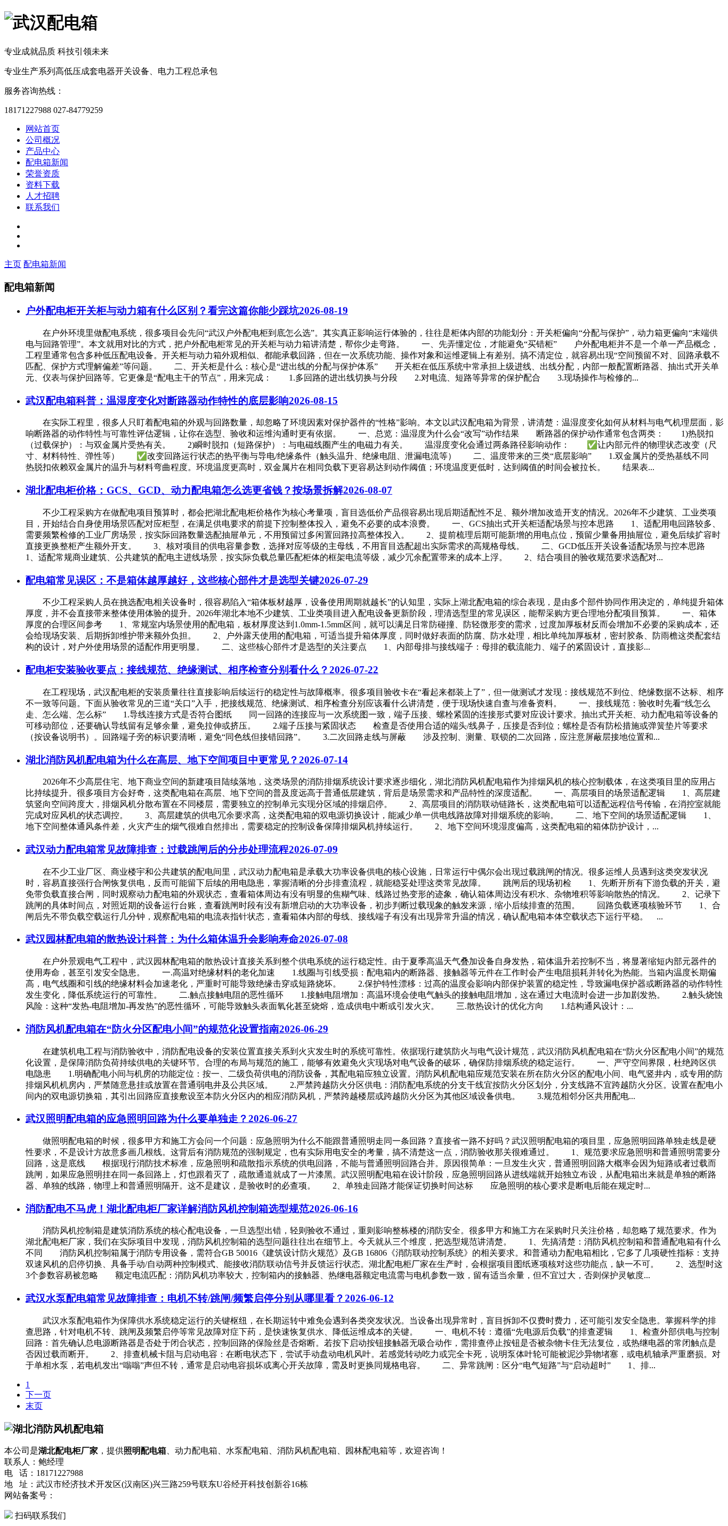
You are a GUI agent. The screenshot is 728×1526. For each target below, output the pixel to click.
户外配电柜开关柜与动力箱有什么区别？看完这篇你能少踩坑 (187, 310)
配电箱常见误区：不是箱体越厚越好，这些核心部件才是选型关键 (197, 580)
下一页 (38, 1394)
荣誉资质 (43, 173)
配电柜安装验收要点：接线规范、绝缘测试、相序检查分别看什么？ (202, 669)
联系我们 (43, 207)
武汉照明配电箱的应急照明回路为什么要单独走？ (161, 1118)
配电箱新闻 (47, 162)
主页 (12, 264)
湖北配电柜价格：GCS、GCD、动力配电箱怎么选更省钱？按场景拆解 (209, 490)
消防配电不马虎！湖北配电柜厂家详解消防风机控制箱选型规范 (192, 1208)
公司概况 (43, 139)
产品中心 (43, 151)
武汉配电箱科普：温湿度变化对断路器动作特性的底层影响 (182, 400)
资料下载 (43, 184)
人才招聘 (43, 195)
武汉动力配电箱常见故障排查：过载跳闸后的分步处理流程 (182, 849)
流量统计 (154, 1495)
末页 (34, 1405)
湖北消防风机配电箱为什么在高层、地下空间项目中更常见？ (187, 759)
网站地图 (191, 1495)
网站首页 (43, 128)
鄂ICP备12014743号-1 (95, 1495)
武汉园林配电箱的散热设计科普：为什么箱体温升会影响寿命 (187, 938)
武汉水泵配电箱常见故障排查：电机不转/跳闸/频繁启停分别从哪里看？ (210, 1298)
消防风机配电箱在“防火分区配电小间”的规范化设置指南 (177, 1029)
